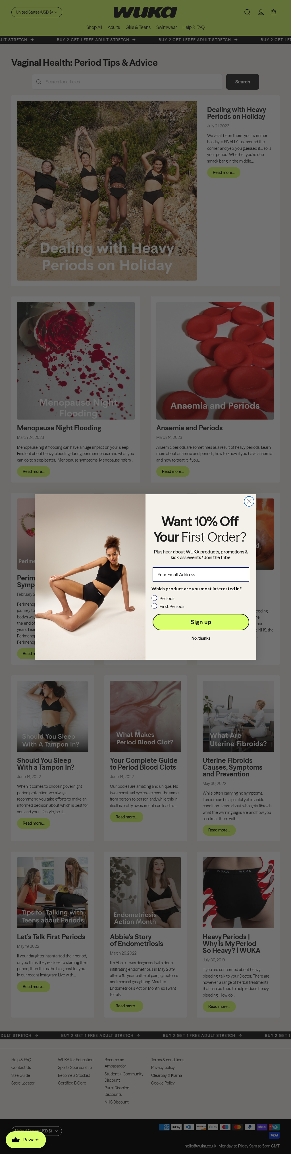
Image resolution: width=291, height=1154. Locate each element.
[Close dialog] (249, 501)
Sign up (201, 622)
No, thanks (201, 638)
